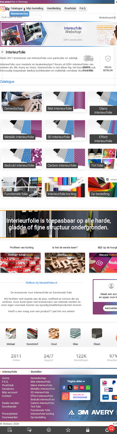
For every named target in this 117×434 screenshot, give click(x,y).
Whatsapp (23, 2)
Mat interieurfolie (60, 109)
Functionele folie (16, 194)
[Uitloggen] (107, 431)
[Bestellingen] (10, 431)
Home (5, 378)
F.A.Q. (83, 8)
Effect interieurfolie (103, 139)
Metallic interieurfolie (19, 137)
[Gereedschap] (21, 111)
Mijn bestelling (34, 8)
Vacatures (8, 388)
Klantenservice (19, 13)
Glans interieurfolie (103, 111)
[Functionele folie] (21, 196)
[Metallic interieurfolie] (21, 139)
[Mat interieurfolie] (64, 111)
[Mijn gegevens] (49, 431)
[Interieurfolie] (2, 52)
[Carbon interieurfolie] (64, 168)
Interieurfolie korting (62, 194)
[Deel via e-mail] (81, 389)
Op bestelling (100, 194)
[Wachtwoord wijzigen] (87, 431)
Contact (6, 396)
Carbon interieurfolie (62, 166)
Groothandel (9, 406)
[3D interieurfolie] (64, 139)
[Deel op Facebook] (64, 389)
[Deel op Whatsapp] (87, 389)
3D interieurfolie (59, 137)
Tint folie (97, 166)
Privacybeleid (9, 413)
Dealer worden (10, 403)
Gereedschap (13, 109)
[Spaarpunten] (68, 431)
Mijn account (9, 392)
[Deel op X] (69, 389)
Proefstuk (70, 8)
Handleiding (54, 8)
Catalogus (17, 8)
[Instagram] (4, 10)
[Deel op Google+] (75, 389)
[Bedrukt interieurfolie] (21, 168)
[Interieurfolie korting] (64, 196)
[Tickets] (29, 431)
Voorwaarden (10, 417)
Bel (13, 2)
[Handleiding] (64, 272)
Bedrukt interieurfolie (19, 166)
